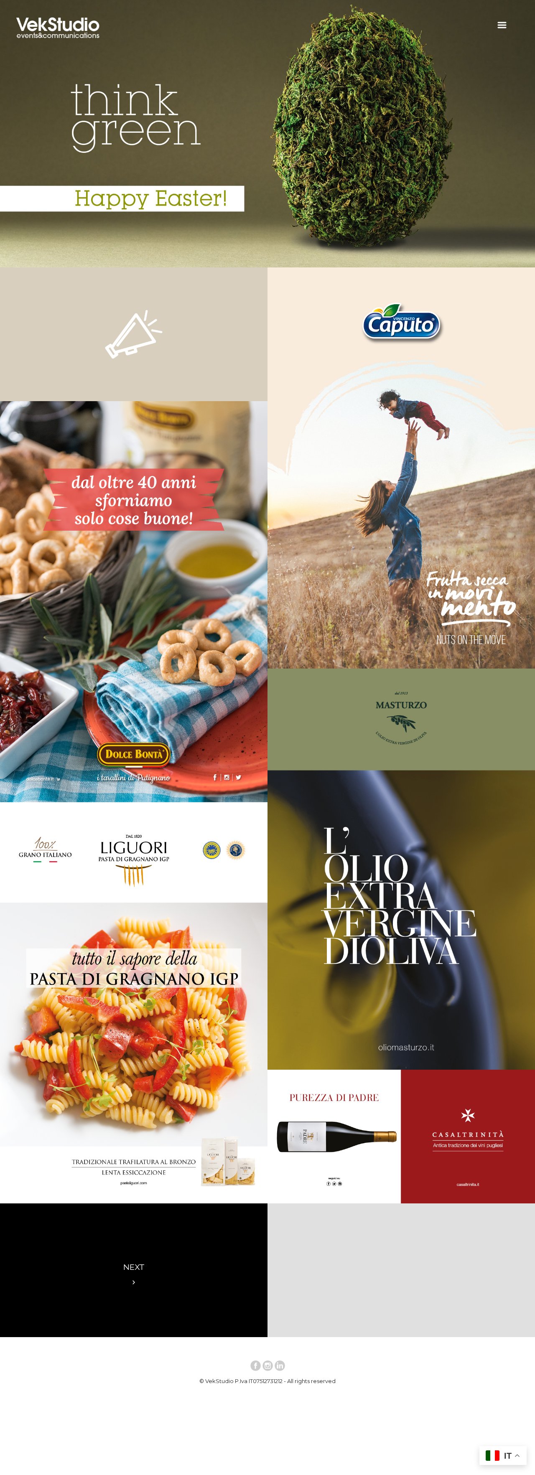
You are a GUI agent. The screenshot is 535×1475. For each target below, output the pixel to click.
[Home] (57, 40)
